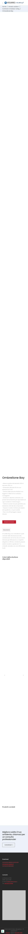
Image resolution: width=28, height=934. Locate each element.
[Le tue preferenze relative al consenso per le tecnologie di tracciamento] (2, 931)
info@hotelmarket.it (11, 881)
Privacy (8, 932)
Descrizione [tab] (6, 530)
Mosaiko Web (18, 932)
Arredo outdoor (14, 7)
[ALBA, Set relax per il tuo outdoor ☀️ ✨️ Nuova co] (14, 894)
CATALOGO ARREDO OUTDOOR (10, 862)
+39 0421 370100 (8, 883)
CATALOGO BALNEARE (8, 866)
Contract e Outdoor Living (10, 9)
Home (4, 7)
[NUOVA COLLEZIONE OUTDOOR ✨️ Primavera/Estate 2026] (14, 902)
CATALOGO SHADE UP (8, 864)
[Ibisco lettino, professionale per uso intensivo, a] (14, 910)
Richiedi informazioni (9, 522)
